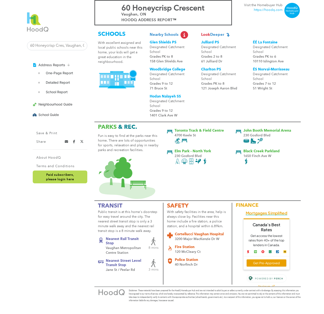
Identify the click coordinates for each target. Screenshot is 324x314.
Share (41, 141)
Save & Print (46, 133)
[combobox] (57, 45)
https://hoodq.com (268, 10)
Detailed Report (58, 82)
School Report (57, 92)
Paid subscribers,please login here (60, 177)
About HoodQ (48, 157)
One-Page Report (59, 73)
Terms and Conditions (55, 166)
